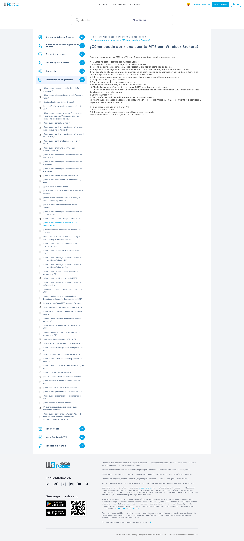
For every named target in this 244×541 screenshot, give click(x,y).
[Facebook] (56, 484)
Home (93, 37)
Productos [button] (103, 4)
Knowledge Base (107, 37)
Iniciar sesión (201, 4)
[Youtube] (79, 484)
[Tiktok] (87, 484)
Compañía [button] (135, 4)
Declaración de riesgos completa (126, 508)
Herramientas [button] (119, 4)
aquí (149, 522)
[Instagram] (48, 484)
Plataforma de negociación (132, 37)
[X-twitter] (64, 484)
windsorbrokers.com (146, 488)
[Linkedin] (71, 484)
